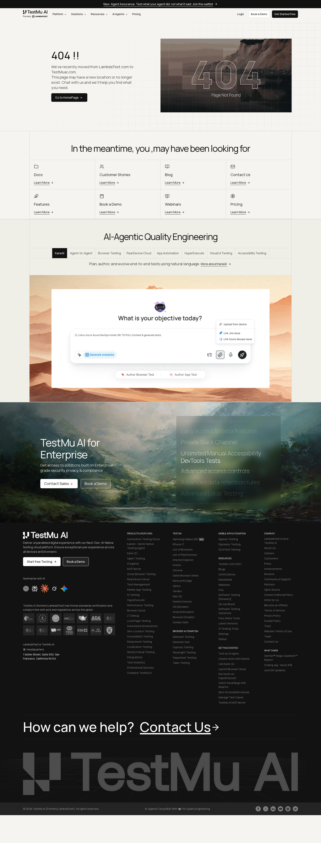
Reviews (269, 574)
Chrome (178, 570)
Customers (271, 558)
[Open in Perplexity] (34, 588)
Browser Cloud (136, 610)
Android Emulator (183, 612)
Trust (267, 626)
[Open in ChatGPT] (26, 588)
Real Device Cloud (139, 253)
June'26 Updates (274, 670)
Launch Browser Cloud (232, 669)
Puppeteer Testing (184, 657)
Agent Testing (136, 558)
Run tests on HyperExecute (227, 676)
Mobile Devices (182, 601)
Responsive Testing (139, 641)
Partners (269, 584)
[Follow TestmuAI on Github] (288, 808)
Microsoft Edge (182, 580)
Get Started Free (285, 14)
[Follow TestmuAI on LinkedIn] (273, 808)
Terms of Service (274, 610)
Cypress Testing (183, 647)
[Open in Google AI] (64, 588)
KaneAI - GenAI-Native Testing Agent (140, 546)
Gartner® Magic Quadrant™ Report (281, 658)
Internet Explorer (183, 560)
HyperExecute (194, 253)
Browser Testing (109, 253)
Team (267, 636)
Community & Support (277, 579)
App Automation (168, 253)
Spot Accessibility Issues (233, 692)
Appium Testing (228, 539)
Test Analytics (136, 662)
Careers (269, 553)
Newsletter (225, 579)
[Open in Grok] (54, 588)
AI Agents (118, 14)
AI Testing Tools (228, 628)
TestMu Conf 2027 (230, 564)
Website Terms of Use (278, 631)
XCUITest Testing (229, 549)
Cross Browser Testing (141, 574)
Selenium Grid (181, 642)
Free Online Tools (229, 618)
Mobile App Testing (139, 589)
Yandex (177, 591)
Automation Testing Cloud (143, 539)
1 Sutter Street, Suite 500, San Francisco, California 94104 (41, 656)
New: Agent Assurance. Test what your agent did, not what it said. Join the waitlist (158, 4)
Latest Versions (228, 623)
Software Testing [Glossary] (229, 597)
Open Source (272, 589)
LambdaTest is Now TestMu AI (276, 541)
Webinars (224, 585)
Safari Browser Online (186, 575)
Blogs (221, 569)
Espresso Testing (229, 544)
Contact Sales (56, 483)
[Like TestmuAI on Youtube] (280, 808)
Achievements (273, 569)
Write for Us (271, 600)
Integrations (134, 657)
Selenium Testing (183, 637)
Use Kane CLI (226, 664)
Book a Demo (96, 483)
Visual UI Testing (221, 253)
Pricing (136, 14)
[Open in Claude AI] (44, 588)
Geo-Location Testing (140, 631)
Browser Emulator (183, 617)
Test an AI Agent (228, 653)
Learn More (42, 183)
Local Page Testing (139, 621)
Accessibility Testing (252, 253)
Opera (176, 586)
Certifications (226, 574)
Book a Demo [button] (259, 14)
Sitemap (223, 634)
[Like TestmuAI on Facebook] (258, 808)
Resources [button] (98, 14)
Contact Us (271, 641)
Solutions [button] (77, 14)
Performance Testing (140, 605)
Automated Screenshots (142, 626)
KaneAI (59, 253)
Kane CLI (132, 553)
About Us (270, 548)
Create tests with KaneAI (233, 658)
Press (267, 563)
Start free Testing (39, 562)
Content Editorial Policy (278, 595)
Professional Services (140, 667)
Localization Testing (139, 647)
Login (240, 14)
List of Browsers (183, 549)
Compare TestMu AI (139, 673)
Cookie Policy (272, 621)
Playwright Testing (184, 652)
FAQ (220, 590)
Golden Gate (180, 622)
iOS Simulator (181, 606)
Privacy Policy (272, 615)
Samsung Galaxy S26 (185, 539)
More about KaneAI (214, 264)
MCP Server (134, 569)
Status (222, 639)
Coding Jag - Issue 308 (278, 665)
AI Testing (133, 595)
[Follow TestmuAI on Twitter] (265, 808)
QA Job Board (226, 604)
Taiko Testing (181, 663)
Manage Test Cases (231, 697)
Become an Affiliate (276, 605)
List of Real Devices (185, 554)
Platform (58, 14)
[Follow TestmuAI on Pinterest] (295, 808)
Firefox (177, 565)
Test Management (138, 584)
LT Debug (133, 615)
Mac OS (177, 596)
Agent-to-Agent (81, 253)
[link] (35, 14)
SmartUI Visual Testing (141, 652)
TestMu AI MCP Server (232, 702)
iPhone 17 (178, 544)
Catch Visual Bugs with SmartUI (232, 685)
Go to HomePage (67, 97)
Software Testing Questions (229, 611)
